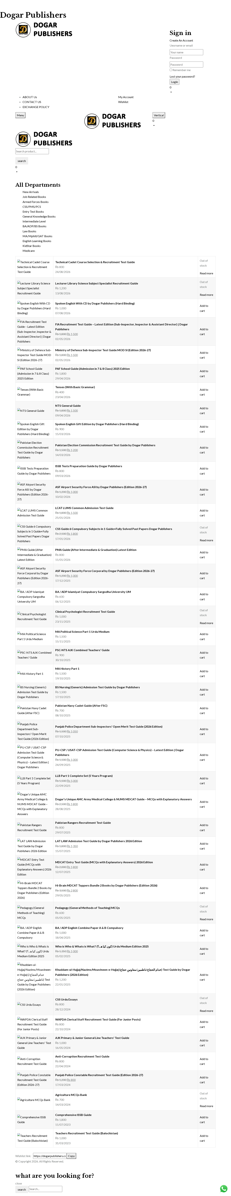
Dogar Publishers (33, 15)
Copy (71, 1156)
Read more (206, 273)
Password (176, 57)
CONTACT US (32, 102)
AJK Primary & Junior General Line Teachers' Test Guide (92, 1037)
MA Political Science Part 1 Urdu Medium (82, 631)
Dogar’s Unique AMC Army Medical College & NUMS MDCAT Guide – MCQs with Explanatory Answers (123, 799)
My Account (126, 97)
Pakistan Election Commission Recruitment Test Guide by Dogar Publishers (105, 445)
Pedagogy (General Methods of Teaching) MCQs (87, 907)
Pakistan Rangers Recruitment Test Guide (83, 822)
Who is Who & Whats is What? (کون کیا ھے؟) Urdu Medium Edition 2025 (102, 946)
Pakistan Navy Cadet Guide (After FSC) (81, 705)
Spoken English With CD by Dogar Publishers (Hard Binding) (95, 303)
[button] (193, 89)
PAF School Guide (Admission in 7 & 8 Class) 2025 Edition (92, 368)
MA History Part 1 (67, 668)
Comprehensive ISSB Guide (73, 1114)
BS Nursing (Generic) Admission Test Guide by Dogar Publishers (97, 687)
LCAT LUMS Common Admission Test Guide (84, 508)
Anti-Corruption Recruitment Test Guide (82, 1056)
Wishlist (123, 102)
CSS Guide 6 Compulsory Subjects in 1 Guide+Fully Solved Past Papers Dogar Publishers (113, 528)
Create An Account (181, 40)
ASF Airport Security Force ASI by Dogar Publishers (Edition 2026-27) (101, 487)
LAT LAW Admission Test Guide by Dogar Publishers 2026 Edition (98, 841)
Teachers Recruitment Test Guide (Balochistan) (86, 1133)
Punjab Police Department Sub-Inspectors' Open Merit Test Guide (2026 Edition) (108, 726)
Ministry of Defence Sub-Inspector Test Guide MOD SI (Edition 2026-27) (103, 350)
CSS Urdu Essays (66, 999)
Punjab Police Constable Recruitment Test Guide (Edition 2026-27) (99, 1075)
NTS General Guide (68, 405)
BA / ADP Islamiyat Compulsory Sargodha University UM (93, 591)
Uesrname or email (181, 45)
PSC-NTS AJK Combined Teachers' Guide (82, 650)
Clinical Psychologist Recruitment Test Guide (85, 611)
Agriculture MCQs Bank (71, 1094)
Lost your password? (182, 76)
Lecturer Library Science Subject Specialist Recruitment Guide (96, 283)
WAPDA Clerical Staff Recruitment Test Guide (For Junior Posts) (98, 1019)
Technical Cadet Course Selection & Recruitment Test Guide (95, 262)
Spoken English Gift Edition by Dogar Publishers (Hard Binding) (97, 424)
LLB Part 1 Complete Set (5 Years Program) (84, 775)
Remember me (182, 70)
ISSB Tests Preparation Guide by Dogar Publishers (88, 466)
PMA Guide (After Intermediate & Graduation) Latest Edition (95, 549)
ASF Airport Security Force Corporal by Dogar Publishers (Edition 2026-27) (105, 570)
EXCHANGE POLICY (36, 107)
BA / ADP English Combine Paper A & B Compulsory (89, 927)
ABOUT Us (30, 97)
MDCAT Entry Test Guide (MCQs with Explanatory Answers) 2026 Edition (104, 862)
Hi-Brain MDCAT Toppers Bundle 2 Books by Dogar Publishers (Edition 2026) (106, 885)
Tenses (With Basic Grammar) (75, 387)
